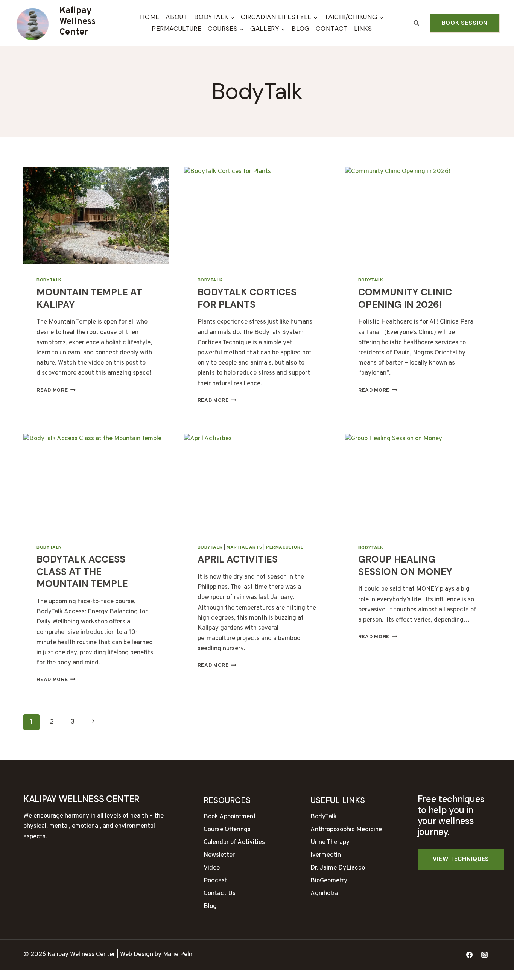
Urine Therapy (330, 842)
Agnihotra (324, 893)
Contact (331, 28)
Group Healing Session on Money (405, 565)
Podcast (215, 881)
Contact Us (220, 893)
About (177, 17)
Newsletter (219, 855)
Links (363, 28)
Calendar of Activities (234, 842)
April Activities (238, 559)
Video (212, 868)
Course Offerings (227, 830)
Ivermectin (325, 855)
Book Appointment (230, 817)
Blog (301, 28)
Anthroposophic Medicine (346, 830)
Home (150, 17)
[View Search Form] (416, 23)
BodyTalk (49, 280)
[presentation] (96, 215)
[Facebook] (469, 955)
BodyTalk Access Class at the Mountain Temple (82, 571)
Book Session (465, 23)
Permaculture (177, 28)
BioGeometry (328, 881)
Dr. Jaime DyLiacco (337, 868)
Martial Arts (244, 547)
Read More (56, 390)
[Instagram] (484, 955)
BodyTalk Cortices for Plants (247, 298)
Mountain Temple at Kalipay (89, 298)
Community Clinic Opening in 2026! (405, 298)
